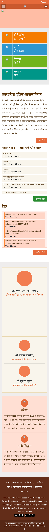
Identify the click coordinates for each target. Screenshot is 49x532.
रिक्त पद (43, 2)
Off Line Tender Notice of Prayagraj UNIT (21, 214)
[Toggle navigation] (46, 6)
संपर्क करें (24, 492)
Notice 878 (7, 161)
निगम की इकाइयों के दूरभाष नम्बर (13, 177)
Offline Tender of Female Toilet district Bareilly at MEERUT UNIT (23, 232)
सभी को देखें (40, 199)
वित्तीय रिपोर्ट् (29, 482)
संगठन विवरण (17, 482)
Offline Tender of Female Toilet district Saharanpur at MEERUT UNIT (20, 223)
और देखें (41, 140)
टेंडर (8, 487)
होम (7, 482)
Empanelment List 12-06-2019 (14, 192)
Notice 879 (7, 153)
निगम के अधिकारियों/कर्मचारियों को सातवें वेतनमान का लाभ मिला (23, 184)
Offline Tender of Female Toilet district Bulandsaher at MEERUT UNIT (20, 242)
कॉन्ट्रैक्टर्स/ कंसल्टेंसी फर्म (22, 487)
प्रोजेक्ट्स (40, 482)
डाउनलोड (38, 487)
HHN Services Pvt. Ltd (13, 526)
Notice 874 (7, 169)
